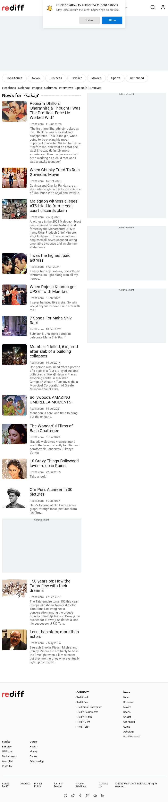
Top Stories (14, 78)
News (36, 78)
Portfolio (7, 766)
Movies (96, 78)
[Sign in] (163, 7)
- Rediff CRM (83, 721)
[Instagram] (87, 796)
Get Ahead (129, 721)
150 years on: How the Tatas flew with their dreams (50, 586)
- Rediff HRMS (84, 717)
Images (37, 88)
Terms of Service (59, 785)
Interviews (66, 88)
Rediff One (82, 702)
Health (33, 746)
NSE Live (7, 751)
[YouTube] (95, 796)
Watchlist (7, 761)
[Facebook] (80, 796)
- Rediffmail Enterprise (88, 707)
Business (56, 78)
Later (89, 20)
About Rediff (5, 785)
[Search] (153, 7)
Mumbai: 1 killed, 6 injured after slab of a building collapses (54, 351)
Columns (50, 88)
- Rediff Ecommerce (87, 712)
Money (33, 751)
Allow (112, 20)
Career (33, 756)
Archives (96, 88)
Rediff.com (130, 783)
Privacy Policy (38, 785)
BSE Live (6, 746)
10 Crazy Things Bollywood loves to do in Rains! (54, 463)
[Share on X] (73, 796)
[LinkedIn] (102, 796)
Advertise (25, 783)
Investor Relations (80, 785)
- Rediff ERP (82, 726)
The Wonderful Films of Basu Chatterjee (51, 428)
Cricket (77, 78)
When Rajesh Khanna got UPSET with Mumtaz (53, 289)
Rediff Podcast (131, 736)
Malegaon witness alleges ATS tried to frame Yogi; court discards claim (53, 206)
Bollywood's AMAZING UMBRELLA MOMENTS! (51, 399)
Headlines (9, 88)
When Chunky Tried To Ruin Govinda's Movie (55, 172)
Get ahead (137, 78)
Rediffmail (82, 697)
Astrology (128, 731)
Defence (24, 88)
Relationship (37, 761)
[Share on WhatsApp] (65, 796)
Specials (81, 88)
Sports (115, 78)
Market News (9, 756)
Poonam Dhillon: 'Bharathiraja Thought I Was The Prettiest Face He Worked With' (55, 110)
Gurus (126, 726)
